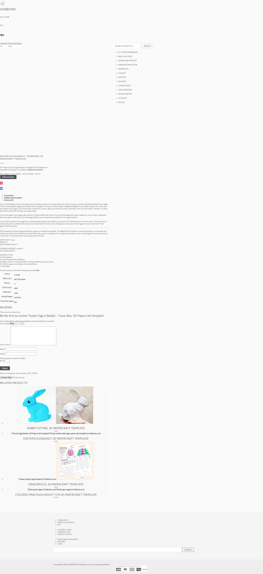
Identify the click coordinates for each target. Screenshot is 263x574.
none (18, 275)
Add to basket (8, 177)
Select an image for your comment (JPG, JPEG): (18, 373)
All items (4, 17)
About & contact (66, 522)
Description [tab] (9, 195)
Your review (5, 344)
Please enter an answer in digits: (13, 358)
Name (3, 349)
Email (2, 354)
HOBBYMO (8, 9)
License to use (65, 530)
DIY (1, 25)
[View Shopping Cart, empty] (2, 35)
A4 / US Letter (19, 279)
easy (16, 293)
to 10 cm (17, 297)
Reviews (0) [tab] (8, 200)
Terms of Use (64, 532)
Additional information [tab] (13, 198)
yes (15, 302)
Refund (61, 541)
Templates (63, 520)
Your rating (5, 323)
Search (147, 46)
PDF (16, 288)
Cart (60, 544)
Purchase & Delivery (68, 539)
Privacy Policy (65, 534)
